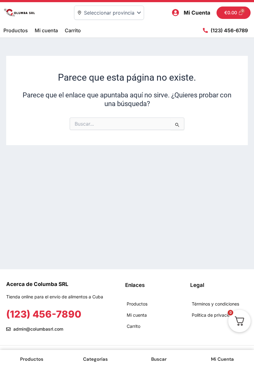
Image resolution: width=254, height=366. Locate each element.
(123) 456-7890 (43, 314)
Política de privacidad (214, 315)
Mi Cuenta (197, 13)
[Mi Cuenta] (175, 12)
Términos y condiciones (215, 303)
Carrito (73, 30)
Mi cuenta (46, 30)
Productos (15, 30)
